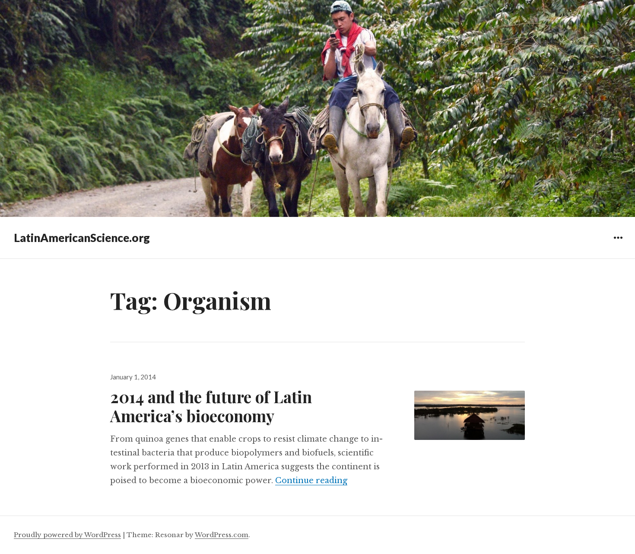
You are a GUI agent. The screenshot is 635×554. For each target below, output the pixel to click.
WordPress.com (221, 535)
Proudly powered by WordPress (67, 535)
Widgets (618, 244)
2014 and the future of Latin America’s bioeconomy (211, 406)
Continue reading (311, 480)
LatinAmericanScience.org (82, 238)
